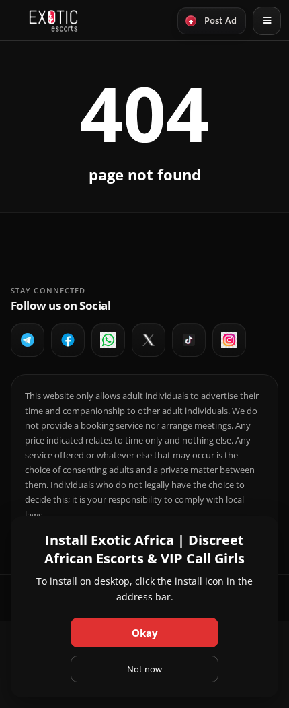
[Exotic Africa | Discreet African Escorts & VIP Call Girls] (53, 21)
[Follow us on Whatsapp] (108, 340)
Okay (145, 632)
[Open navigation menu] (267, 21)
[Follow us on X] (148, 340)
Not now (144, 669)
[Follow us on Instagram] (229, 340)
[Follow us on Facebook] (68, 340)
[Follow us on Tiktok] (189, 340)
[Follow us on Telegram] (27, 340)
